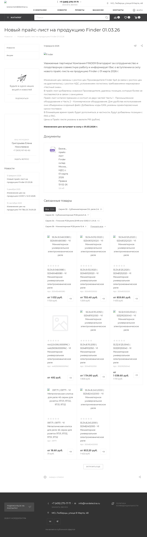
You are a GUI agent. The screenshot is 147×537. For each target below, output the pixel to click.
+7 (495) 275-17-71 (69, 1)
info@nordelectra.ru (89, 503)
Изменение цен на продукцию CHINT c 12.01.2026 (21, 194)
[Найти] (107, 17)
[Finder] (93, 54)
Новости (9, 168)
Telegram (57, 521)
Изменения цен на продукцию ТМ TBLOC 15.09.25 (21, 208)
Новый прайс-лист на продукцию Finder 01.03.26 (19, 180)
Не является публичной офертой (60, 529)
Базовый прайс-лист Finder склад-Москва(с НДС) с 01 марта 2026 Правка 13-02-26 (63, 166)
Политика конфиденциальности (127, 505)
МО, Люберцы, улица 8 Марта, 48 (127, 3)
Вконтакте (50, 521)
